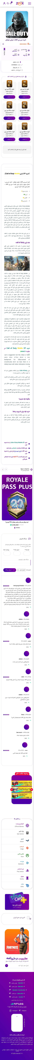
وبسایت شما (6, 549)
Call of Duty (23, 371)
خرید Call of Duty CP (18, 348)
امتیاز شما (28, 570)
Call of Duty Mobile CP (17, 443)
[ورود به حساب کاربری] (4, 3)
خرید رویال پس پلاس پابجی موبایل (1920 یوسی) (17, 522)
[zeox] (20, 3)
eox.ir (23, 351)
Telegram (23, 1011)
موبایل (14, 62)
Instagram (15, 1011)
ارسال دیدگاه (8, 570)
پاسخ (27, 607)
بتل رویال (15, 67)
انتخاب (24, 97)
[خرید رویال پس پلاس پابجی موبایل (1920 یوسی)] (17, 498)
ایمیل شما (16, 549)
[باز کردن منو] (29, 3)
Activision (14, 65)
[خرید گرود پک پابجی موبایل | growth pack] (22, 790)
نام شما (27, 549)
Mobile (18, 528)
